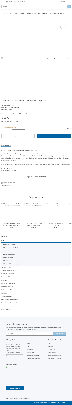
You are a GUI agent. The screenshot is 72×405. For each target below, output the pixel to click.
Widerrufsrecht (52, 352)
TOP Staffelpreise (6, 267)
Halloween (4, 240)
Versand (15, 121)
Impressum (51, 346)
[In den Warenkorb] (2, 23)
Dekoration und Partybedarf (9, 302)
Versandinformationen (33, 355)
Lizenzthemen (5, 293)
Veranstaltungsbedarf (7, 296)
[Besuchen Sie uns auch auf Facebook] (7, 394)
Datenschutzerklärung (34, 327)
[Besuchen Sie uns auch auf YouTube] (12, 394)
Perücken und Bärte (6, 290)
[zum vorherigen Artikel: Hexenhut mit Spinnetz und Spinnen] (65, 17)
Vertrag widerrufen (14, 388)
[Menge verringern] (3, 136)
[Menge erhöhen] (33, 136)
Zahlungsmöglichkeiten (33, 358)
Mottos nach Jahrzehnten (8, 283)
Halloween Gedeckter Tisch (10, 247)
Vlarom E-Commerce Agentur (47, 402)
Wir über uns (30, 352)
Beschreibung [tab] (6, 145)
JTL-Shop (62, 402)
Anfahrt (29, 343)
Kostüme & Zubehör (7, 277)
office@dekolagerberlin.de (13, 352)
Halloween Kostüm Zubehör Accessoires (14, 251)
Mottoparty (4, 280)
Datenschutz (51, 349)
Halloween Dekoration (9, 244)
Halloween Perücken (8, 260)
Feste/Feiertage (5, 309)
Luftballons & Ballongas (7, 273)
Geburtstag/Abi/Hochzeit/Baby (9, 299)
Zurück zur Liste (7, 13)
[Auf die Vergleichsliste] (62, 27)
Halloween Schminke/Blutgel (11, 264)
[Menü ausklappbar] (7, 1)
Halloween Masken (8, 257)
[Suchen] (69, 6)
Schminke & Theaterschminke (9, 306)
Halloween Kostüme (13, 107)
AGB (49, 343)
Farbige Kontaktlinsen (7, 286)
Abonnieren (59, 333)
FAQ (28, 346)
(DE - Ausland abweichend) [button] (18, 129)
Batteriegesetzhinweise (54, 355)
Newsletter (30, 349)
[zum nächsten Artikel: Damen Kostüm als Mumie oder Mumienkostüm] (69, 17)
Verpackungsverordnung (55, 358)
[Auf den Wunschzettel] (67, 27)
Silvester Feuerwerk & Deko (9, 270)
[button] (52, 2)
